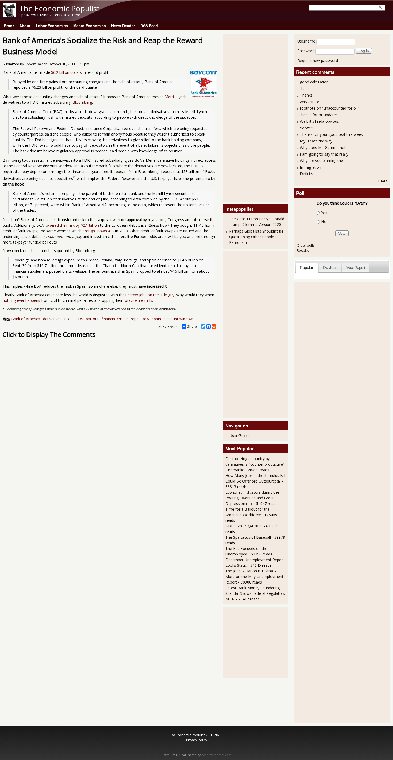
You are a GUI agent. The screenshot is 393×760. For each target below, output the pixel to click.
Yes (324, 212)
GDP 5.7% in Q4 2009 (244, 525)
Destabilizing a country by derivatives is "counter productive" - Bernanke (254, 464)
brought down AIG (98, 230)
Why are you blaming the (321, 160)
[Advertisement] (246, 117)
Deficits (306, 173)
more (383, 180)
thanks (305, 88)
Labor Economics (52, 25)
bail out (92, 318)
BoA (145, 318)
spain (156, 318)
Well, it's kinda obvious (319, 121)
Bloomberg (82, 102)
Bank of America (25, 318)
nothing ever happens (21, 300)
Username (306, 41)
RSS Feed (149, 25)
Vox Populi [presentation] (355, 267)
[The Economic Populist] (9, 15)
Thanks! (306, 95)
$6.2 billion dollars (66, 72)
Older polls (306, 245)
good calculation (314, 81)
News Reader (123, 25)
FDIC (68, 318)
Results (303, 250)
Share (192, 326)
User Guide (239, 435)
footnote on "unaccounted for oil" (329, 108)
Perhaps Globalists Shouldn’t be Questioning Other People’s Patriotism (256, 237)
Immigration (310, 167)
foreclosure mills (138, 300)
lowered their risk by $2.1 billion (72, 225)
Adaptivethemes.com (216, 755)
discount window (178, 318)
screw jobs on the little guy (151, 294)
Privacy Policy (196, 740)
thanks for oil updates (319, 114)
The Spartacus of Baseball (248, 537)
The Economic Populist (59, 8)
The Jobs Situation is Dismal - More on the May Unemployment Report (254, 576)
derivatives (52, 318)
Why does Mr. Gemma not (323, 147)
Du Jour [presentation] (330, 267)
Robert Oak (34, 64)
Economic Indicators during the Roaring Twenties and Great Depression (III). (252, 498)
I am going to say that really (324, 154)
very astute (309, 101)
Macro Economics (89, 25)
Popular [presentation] (306, 267)
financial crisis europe (120, 318)
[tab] (307, 267)
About (24, 25)
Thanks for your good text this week (331, 134)
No (323, 221)
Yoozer (306, 127)
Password (305, 50)
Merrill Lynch (176, 96)
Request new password (318, 60)
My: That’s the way (316, 141)
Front (9, 25)
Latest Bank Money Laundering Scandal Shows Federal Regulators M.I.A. (255, 593)
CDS (79, 318)
